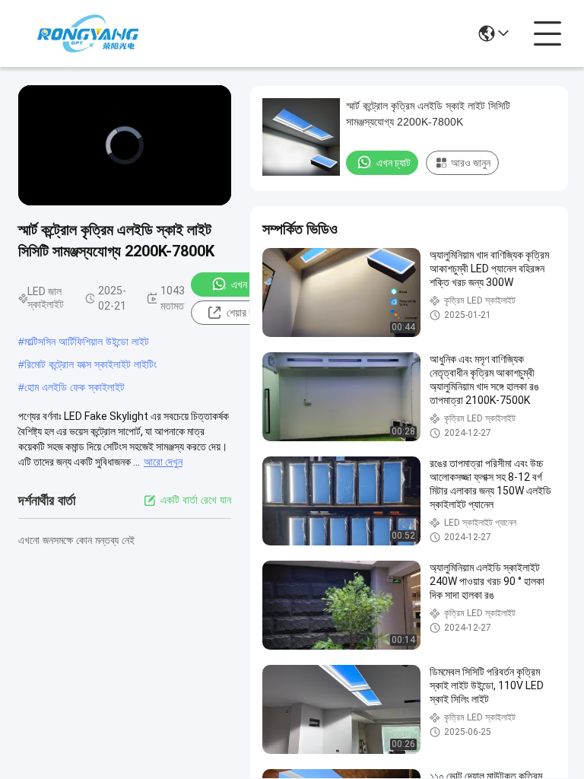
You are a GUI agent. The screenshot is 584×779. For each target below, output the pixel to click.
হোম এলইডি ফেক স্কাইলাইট (74, 387)
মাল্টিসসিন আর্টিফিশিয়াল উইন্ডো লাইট (86, 341)
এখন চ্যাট (248, 284)
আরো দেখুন (163, 462)
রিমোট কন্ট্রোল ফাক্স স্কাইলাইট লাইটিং (90, 364)
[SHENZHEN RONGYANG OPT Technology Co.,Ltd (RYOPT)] (87, 33)
